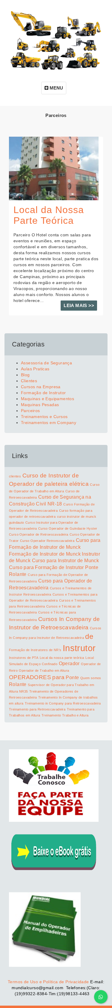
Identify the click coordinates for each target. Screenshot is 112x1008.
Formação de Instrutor (43, 392)
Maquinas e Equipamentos (47, 398)
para (58, 677)
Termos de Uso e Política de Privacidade (48, 981)
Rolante (18, 684)
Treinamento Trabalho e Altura (65, 715)
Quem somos (90, 678)
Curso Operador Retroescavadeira (47, 540)
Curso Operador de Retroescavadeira (38, 534)
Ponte (72, 677)
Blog (25, 374)
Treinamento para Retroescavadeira (37, 709)
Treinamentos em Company (48, 422)
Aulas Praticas (35, 368)
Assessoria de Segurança (46, 362)
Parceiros (30, 410)
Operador (69, 663)
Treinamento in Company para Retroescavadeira (63, 703)
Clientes (29, 380)
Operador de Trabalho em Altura (44, 670)
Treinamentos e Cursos (44, 416)
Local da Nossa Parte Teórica (48, 215)
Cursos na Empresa (41, 386)
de (89, 636)
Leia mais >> (79, 305)
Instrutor (79, 648)
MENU (55, 87)
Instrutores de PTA (23, 657)
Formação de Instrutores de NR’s (35, 650)
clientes (15, 476)
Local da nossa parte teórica (62, 657)
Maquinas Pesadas (40, 404)
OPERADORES (30, 677)
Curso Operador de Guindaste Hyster (67, 528)
